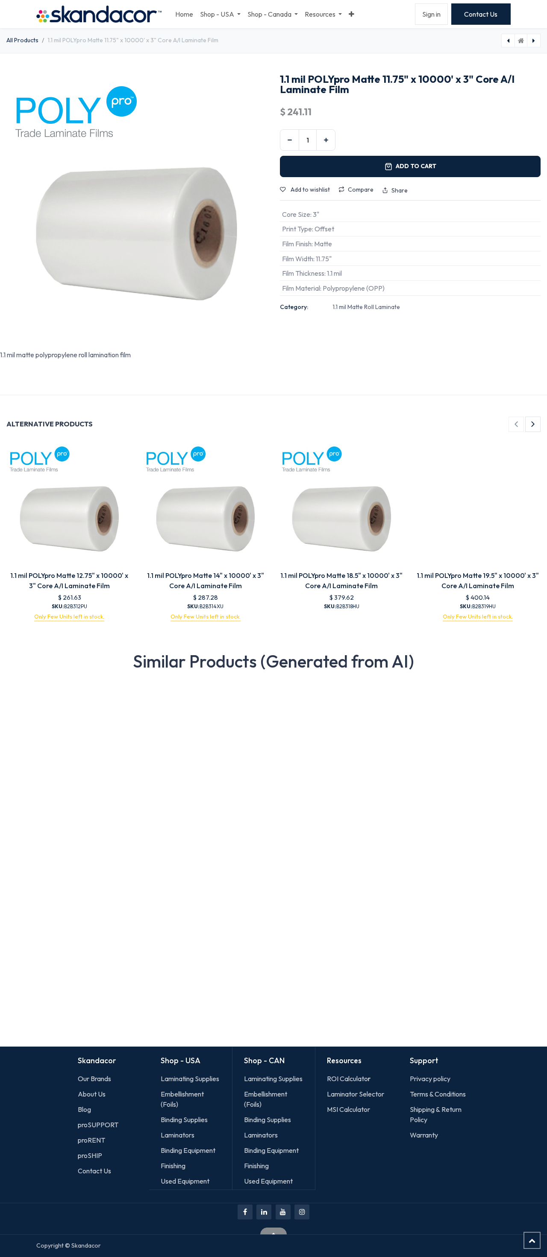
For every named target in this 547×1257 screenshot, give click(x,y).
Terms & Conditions (438, 1094)
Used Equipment (185, 1181)
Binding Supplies (184, 1119)
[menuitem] (184, 14)
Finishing (173, 1165)
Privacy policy (430, 1078)
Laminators (177, 1135)
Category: (294, 307)
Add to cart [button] (416, 166)
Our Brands (94, 1078)
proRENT (91, 1140)
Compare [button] (360, 189)
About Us (92, 1094)
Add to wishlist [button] (309, 189)
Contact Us (480, 14)
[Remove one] (289, 140)
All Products (22, 40)
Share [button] (399, 190)
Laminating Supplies (190, 1078)
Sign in (431, 14)
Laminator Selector (355, 1094)
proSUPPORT (98, 1124)
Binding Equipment (188, 1150)
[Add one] (326, 140)
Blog (84, 1109)
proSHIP (90, 1155)
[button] (516, 424)
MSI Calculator (348, 1109)
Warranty (424, 1135)
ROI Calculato (347, 1078)
